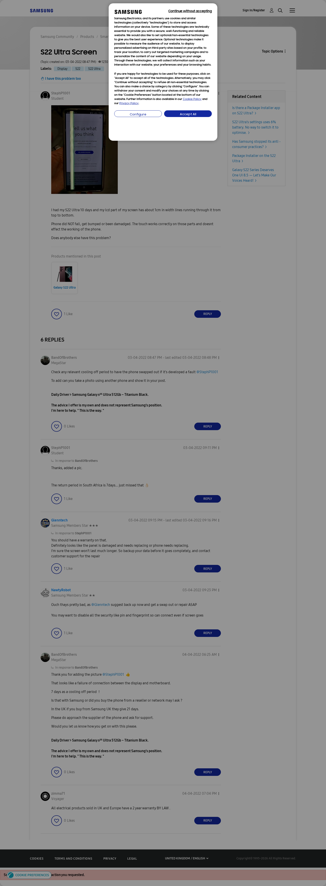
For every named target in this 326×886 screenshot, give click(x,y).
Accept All (188, 114)
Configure (138, 114)
